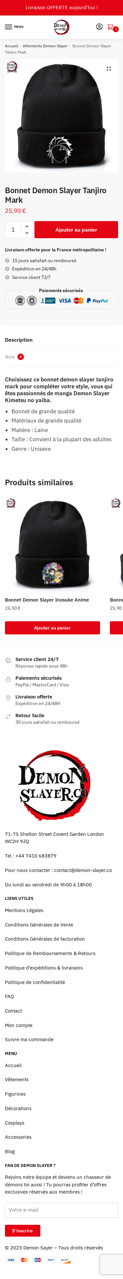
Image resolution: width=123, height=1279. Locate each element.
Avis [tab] (13, 356)
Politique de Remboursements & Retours (50, 953)
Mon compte (18, 1025)
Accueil (11, 45)
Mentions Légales (24, 910)
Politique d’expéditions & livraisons (44, 968)
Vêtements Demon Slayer (45, 45)
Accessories (18, 1137)
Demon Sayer (38, 1248)
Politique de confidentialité (35, 982)
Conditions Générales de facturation (45, 939)
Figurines (15, 1094)
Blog (10, 1151)
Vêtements (17, 1079)
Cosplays (14, 1123)
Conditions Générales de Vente (39, 925)
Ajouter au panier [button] (52, 628)
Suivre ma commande (29, 1039)
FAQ (9, 996)
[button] (109, 69)
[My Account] (99, 27)
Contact (13, 1011)
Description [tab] (18, 339)
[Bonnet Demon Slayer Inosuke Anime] (52, 544)
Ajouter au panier (76, 229)
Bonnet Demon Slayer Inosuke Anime (47, 600)
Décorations (18, 1108)
